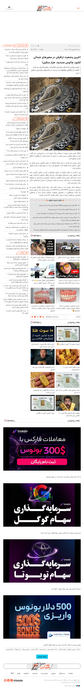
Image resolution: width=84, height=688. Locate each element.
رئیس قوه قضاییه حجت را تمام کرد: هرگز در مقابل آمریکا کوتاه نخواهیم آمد (16, 83)
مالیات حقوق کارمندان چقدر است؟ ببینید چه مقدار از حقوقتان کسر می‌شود (16, 133)
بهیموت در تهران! (21, 128)
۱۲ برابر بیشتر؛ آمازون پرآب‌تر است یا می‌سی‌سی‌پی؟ (62, 209)
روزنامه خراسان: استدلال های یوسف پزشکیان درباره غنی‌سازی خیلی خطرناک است (16, 105)
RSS (12, 673)
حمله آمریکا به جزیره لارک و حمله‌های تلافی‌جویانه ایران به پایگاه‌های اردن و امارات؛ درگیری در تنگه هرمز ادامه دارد (16, 70)
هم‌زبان (53, 673)
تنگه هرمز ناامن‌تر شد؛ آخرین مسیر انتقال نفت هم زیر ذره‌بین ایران (17, 145)
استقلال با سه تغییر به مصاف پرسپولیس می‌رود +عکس (18, 196)
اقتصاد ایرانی (34, 649)
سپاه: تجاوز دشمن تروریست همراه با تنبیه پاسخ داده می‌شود (16, 113)
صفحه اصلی (76, 46)
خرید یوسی (43, 649)
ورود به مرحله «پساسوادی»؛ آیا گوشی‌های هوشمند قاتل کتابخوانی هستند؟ (55, 230)
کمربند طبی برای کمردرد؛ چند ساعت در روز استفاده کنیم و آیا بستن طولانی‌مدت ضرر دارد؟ (15, 287)
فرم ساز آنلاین (62, 649)
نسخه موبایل (42, 656)
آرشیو (18, 673)
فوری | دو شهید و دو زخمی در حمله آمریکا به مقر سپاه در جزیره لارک (17, 57)
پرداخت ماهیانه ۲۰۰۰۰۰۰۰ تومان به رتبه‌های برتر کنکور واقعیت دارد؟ (17, 241)
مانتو (78, 649)
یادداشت (35, 673)
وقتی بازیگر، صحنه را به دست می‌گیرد (15, 171)
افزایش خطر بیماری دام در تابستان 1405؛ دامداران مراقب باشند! (17, 306)
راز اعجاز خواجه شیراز (20, 201)
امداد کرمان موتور (52, 649)
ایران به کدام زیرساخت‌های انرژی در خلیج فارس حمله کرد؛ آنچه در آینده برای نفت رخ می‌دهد (16, 97)
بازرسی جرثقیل (71, 649)
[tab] (22, 45)
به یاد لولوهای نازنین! (19, 167)
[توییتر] (8, 680)
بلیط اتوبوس (9, 649)
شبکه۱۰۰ (70, 673)
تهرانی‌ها (23, 192)
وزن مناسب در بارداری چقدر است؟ (16, 151)
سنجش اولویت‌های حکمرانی (17, 188)
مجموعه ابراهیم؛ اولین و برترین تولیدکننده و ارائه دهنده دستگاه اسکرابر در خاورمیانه (16, 207)
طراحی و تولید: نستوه (70, 686)
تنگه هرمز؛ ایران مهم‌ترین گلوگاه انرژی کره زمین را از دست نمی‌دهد (58, 205)
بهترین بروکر (26, 649)
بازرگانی (22, 253)
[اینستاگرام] (11, 680)
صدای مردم (44, 673)
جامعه (69, 46)
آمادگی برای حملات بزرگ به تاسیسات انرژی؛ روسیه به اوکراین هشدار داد (16, 50)
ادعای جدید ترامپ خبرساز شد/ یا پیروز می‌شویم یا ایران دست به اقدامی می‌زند (16, 162)
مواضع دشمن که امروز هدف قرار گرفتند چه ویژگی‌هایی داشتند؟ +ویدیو (17, 123)
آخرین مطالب (20, 119)
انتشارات (26, 673)
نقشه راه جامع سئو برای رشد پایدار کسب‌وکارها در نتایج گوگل (17, 258)
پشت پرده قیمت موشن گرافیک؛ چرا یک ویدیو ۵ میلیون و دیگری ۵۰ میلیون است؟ (15, 300)
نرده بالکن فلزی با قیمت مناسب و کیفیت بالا (17, 312)
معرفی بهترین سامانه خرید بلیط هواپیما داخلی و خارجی (17, 263)
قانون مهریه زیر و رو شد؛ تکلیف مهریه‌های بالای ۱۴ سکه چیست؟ (18, 139)
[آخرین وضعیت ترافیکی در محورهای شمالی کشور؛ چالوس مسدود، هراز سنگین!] (55, 95)
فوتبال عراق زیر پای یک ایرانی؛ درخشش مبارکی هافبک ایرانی (18, 281)
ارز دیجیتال (18, 649)
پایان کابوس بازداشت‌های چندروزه (16, 180)
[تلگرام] (5, 680)
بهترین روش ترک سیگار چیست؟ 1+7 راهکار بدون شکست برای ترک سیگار (16, 294)
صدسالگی (62, 673)
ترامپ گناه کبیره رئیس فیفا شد (17, 223)
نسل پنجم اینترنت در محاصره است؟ (15, 184)
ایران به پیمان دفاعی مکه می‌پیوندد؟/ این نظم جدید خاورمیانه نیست (57, 213)
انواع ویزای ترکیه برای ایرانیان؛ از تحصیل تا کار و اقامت (18, 275)
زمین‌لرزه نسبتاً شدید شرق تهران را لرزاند (17, 63)
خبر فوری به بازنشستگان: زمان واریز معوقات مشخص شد (17, 228)
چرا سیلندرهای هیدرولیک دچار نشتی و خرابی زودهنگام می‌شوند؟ (16, 269)
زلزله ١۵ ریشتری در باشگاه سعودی (16, 213)
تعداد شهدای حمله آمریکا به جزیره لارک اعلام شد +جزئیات (17, 175)
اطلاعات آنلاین (45, 8)
